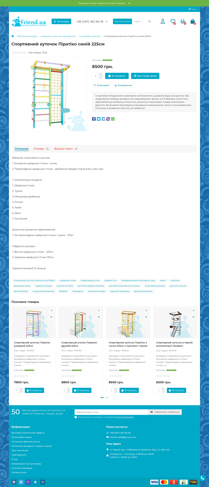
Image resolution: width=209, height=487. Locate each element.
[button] (102, 397)
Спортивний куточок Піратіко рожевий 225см (32, 344)
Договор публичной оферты (28, 432)
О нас (14, 459)
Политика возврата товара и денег (31, 446)
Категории (63, 21)
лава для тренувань (119, 291)
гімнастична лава (96, 291)
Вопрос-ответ (65, 148)
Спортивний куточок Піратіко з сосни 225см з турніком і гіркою (128, 344)
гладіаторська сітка (90, 280)
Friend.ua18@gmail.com (123, 437)
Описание (22, 148)
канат (163, 280)
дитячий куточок (178, 286)
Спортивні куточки (89, 36)
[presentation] (12, 350)
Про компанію (19, 450)
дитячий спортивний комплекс (124, 286)
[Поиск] (149, 21)
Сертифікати (18, 454)
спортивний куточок (155, 286)
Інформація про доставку (26, 463)
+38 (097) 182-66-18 (119, 432)
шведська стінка (68, 280)
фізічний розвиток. (143, 291)
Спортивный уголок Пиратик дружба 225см (79, 344)
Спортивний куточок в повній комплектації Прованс (174, 344)
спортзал (175, 280)
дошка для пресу (22, 286)
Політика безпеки (21, 468)
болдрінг (63, 291)
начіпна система (65, 286)
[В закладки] (51, 310)
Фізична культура (27, 36)
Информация (20, 426)
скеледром (77, 291)
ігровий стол (110, 280)
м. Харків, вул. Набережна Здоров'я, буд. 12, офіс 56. (140, 449)
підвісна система (43, 286)
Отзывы (40, 148)
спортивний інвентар (43, 291)
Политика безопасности (25, 441)
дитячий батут (21, 291)
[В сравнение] (51, 316)
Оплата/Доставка (21, 437)
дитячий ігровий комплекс (91, 286)
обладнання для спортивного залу (138, 280)
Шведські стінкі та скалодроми (58, 36)
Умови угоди (18, 472)
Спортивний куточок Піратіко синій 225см (34, 280)
